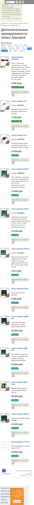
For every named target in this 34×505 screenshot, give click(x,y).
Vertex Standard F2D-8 (19, 289)
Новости (4, 491)
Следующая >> (6, 474)
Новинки (3, 18)
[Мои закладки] (23, 2)
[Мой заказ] (20, 2)
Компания (4, 497)
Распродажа (8, 18)
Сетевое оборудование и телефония (11, 8)
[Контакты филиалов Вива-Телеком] (17, 2)
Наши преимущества (9, 494)
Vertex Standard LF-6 (19, 135)
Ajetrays (9, 45)
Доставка (4, 502)
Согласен (17, 501)
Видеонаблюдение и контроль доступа (11, 12)
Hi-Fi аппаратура (6, 16)
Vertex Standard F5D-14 (20, 414)
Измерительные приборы (8, 6)
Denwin (4, 47)
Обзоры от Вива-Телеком (16, 18)
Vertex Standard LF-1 (19, 101)
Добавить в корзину (21, 92)
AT (20, 45)
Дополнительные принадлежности (10, 25)
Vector (24, 49)
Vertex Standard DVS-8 (19, 209)
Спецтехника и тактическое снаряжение (11, 14)
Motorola (4, 49)
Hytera (18, 47)
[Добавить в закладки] (13, 95)
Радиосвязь (5, 5)
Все (3, 45)
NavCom (11, 49)
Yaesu (16, 51)
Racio (18, 49)
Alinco (16, 45)
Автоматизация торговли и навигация (11, 10)
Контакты (4, 488)
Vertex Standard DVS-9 (19, 169)
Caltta (25, 45)
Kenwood (29, 47)
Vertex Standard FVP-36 (20, 249)
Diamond (11, 47)
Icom (23, 47)
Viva (10, 51)
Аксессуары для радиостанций (18, 23)
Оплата (3, 500)
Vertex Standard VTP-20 (20, 442)
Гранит (22, 51)
